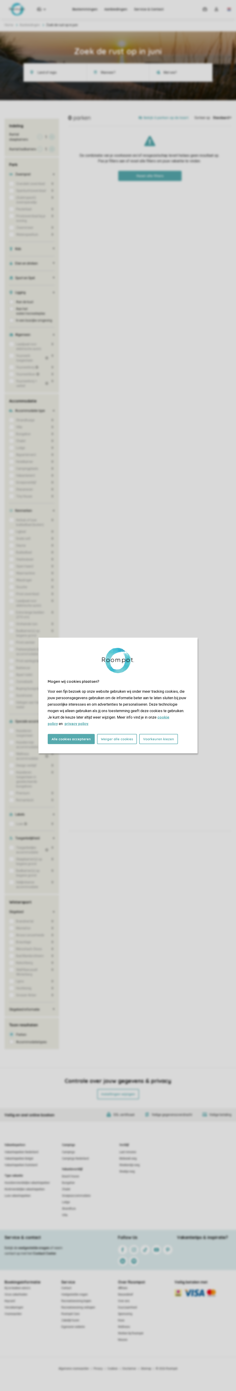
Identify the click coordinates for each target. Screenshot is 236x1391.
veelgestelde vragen (33, 1248)
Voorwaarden (13, 1314)
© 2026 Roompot (166, 1368)
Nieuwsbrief (125, 1294)
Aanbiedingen (115, 9)
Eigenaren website (73, 1326)
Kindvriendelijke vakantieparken (25, 1189)
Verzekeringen (14, 1307)
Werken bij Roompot (130, 1333)
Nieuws (122, 1339)
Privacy (98, 1368)
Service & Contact (149, 9)
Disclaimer (129, 1368)
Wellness (124, 1326)
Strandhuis (69, 1208)
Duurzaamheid (127, 1307)
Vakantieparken (15, 1145)
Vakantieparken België (19, 1158)
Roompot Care (70, 1314)
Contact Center (44, 1253)
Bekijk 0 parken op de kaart (166, 118)
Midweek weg (128, 1158)
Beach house (70, 1176)
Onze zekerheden (16, 1294)
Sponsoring (125, 1314)
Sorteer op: (203, 118)
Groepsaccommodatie (76, 1195)
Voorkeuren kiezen (158, 739)
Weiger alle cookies (117, 739)
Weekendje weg (129, 1165)
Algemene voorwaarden (74, 1368)
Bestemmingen (84, 9)
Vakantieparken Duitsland (21, 1165)
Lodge (66, 1202)
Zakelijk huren (70, 1320)
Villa (65, 1215)
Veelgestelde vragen (74, 1294)
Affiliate (122, 1288)
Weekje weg (127, 1171)
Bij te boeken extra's (17, 1288)
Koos (121, 1320)
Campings (68, 1145)
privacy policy (76, 724)
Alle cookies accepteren (71, 739)
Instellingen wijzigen (118, 1094)
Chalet (66, 1189)
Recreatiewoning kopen (76, 1301)
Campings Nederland (75, 1158)
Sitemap (146, 1368)
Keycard (10, 1301)
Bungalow (68, 1182)
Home (9, 25)
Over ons (124, 1301)
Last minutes (127, 1152)
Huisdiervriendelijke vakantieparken (27, 1182)
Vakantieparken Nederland (21, 1152)
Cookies (112, 1368)
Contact (66, 1288)
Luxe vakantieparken (18, 1195)
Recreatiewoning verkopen (78, 1307)
